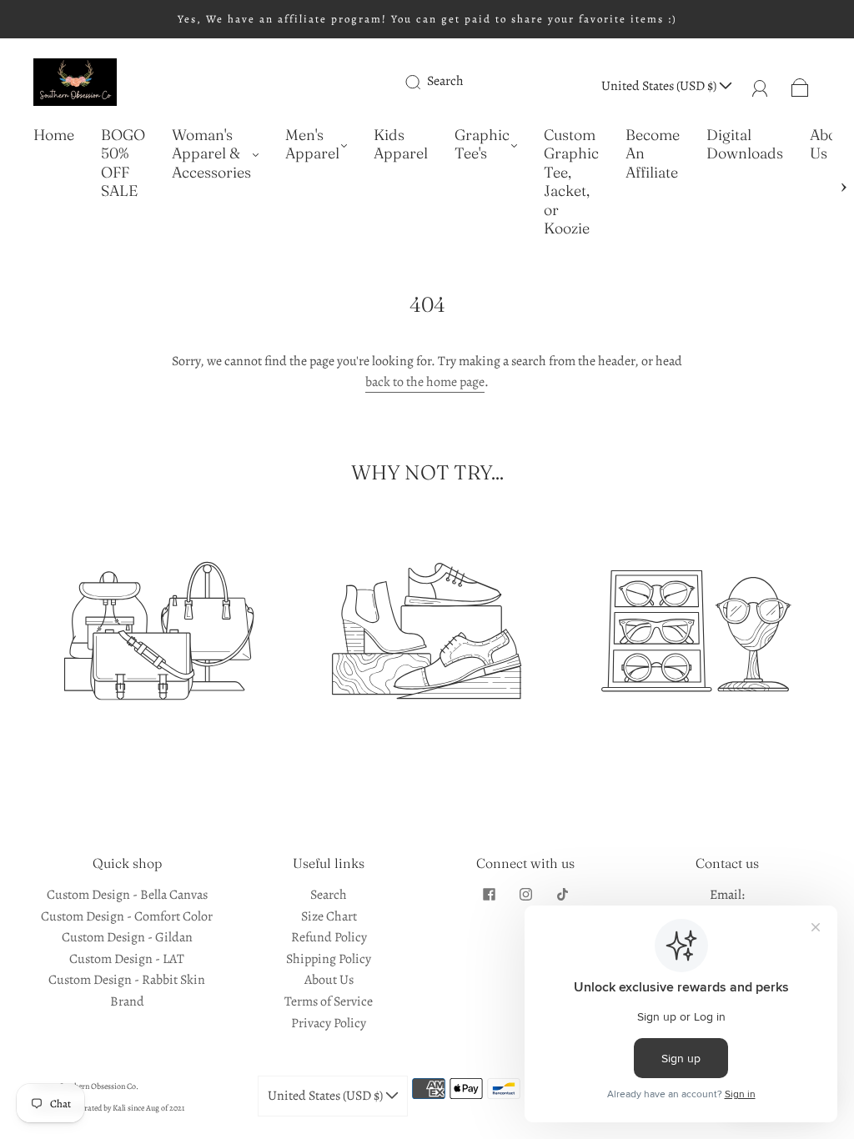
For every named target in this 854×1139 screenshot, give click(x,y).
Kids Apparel (401, 144)
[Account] (760, 86)
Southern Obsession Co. (98, 1086)
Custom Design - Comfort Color (127, 916)
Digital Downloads (744, 144)
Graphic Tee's (482, 144)
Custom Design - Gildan (127, 937)
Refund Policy (329, 937)
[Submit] (423, 81)
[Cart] (800, 86)
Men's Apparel (312, 144)
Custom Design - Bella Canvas (127, 895)
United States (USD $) (660, 86)
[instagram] (525, 894)
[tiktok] (562, 894)
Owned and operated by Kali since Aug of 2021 (108, 1107)
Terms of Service (328, 1001)
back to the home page (425, 382)
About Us (830, 144)
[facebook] (488, 894)
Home (53, 135)
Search (445, 81)
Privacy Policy (328, 1023)
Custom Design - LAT (126, 959)
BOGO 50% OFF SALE (123, 163)
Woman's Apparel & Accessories (211, 154)
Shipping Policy (328, 959)
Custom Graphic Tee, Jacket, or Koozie (571, 182)
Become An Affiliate (652, 154)
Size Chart (329, 916)
